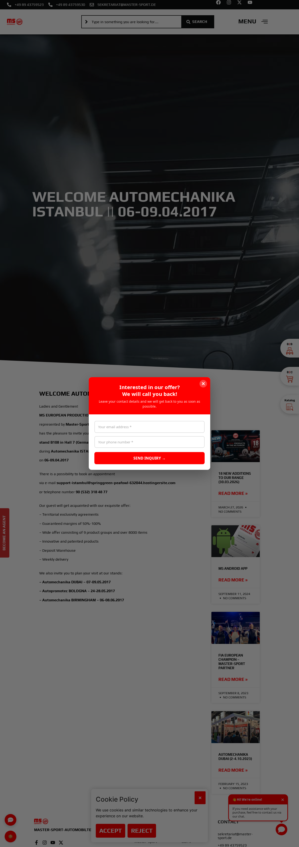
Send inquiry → (149, 458)
